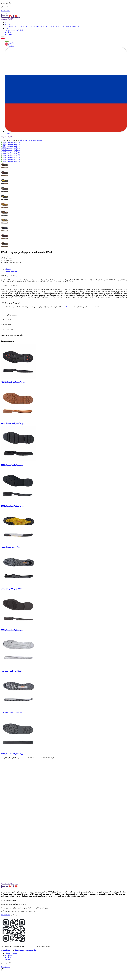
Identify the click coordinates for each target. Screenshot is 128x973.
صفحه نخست (9, 22)
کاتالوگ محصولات (7, 19)
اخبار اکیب (19, 30)
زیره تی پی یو (44, 26)
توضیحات (8, 269)
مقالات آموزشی (10, 30)
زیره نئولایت (54, 26)
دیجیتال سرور (5, 950)
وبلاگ (6, 28)
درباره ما (8, 32)
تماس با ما (8, 34)
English (11, 46)
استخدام (7, 959)
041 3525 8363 (5, 11)
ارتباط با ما (66, 306)
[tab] (66, 269)
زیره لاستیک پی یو (10, 26)
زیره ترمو (76, 26)
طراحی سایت (31, 950)
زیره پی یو (61, 26)
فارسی (11, 43)
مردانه (22, 140)
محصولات (8, 24)
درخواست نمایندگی (11, 953)
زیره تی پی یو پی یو (23, 26)
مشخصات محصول (11, 271)
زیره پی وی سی (35, 26)
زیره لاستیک (69, 26)
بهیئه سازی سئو (20, 950)
